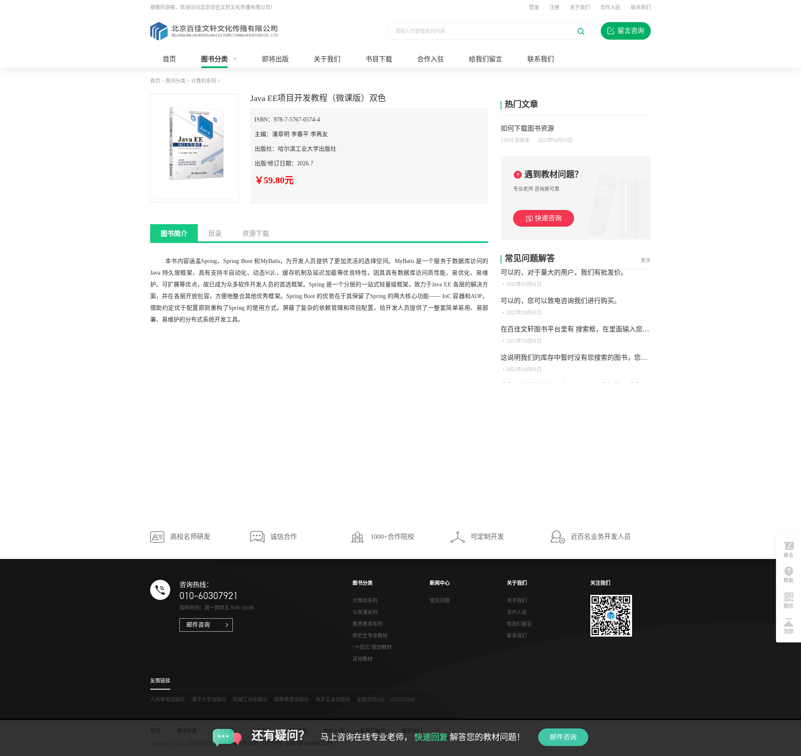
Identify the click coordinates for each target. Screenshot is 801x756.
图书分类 (214, 59)
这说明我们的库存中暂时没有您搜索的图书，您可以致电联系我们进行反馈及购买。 (624, 357)
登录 (534, 7)
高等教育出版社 (291, 700)
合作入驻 (610, 7)
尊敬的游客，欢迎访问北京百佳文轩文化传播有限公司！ (212, 7)
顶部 (788, 632)
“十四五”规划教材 (372, 647)
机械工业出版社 (250, 700)
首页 (169, 59)
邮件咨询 (563, 737)
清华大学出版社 (209, 700)
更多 (646, 260)
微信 (788, 606)
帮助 (788, 581)
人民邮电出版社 (167, 700)
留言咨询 (630, 30)
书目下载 (378, 59)
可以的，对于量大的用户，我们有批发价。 (564, 272)
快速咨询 (548, 218)
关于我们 (580, 7)
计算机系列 (203, 81)
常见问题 (440, 601)
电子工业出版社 (332, 700)
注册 (554, 7)
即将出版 (275, 59)
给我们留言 (485, 59)
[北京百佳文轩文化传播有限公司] (213, 31)
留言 (788, 555)
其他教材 (363, 659)
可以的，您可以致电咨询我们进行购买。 (561, 300)
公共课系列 (365, 612)
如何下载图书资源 (527, 128)
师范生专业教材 (370, 636)
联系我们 (641, 7)
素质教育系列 (368, 624)
